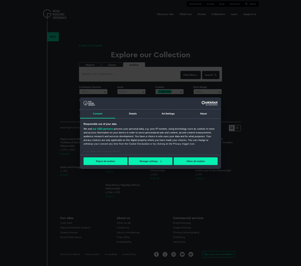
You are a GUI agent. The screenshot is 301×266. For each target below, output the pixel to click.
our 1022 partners (102, 128)
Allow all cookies (195, 161)
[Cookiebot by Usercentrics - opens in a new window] (204, 103)
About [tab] (203, 113)
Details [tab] (133, 113)
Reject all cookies (105, 161)
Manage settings (149, 161)
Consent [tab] (97, 113)
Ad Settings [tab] (168, 113)
